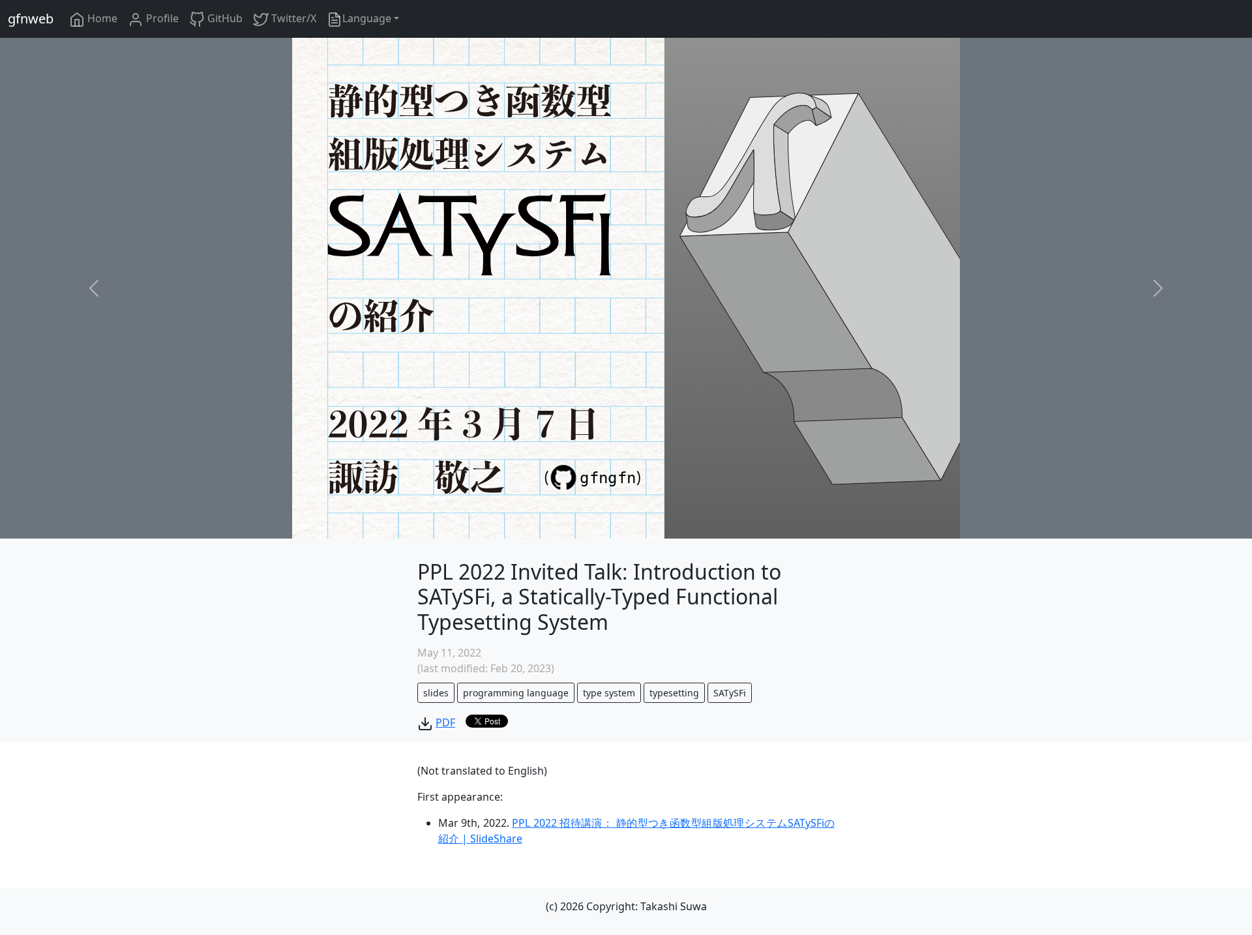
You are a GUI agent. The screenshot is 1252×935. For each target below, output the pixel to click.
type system (609, 693)
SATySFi (729, 693)
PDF (445, 722)
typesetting (674, 693)
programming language (516, 693)
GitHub (224, 18)
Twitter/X (292, 18)
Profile (161, 18)
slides (436, 693)
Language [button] (366, 18)
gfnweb (30, 18)
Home (101, 18)
